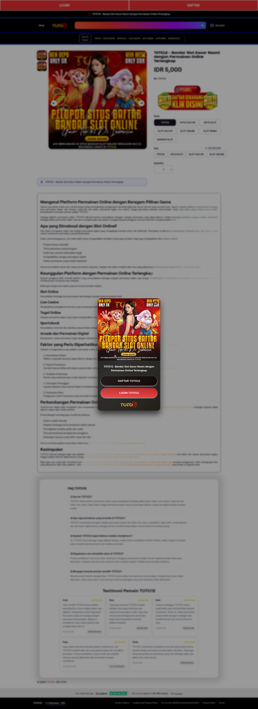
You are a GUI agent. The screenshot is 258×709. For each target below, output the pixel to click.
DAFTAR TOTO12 (129, 380)
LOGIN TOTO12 (129, 392)
